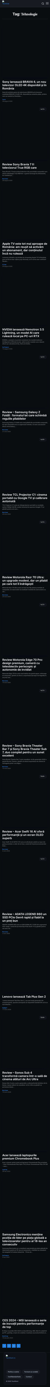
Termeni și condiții (31, 1372)
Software (5, 347)
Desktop (5, 1336)
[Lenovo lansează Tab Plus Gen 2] (25, 965)
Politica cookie (13, 1372)
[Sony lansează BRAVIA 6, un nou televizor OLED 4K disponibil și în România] (25, 50)
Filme (4, 264)
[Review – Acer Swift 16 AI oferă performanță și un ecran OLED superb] (25, 800)
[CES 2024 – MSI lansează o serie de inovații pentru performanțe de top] (25, 1289)
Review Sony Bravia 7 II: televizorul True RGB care (19, 166)
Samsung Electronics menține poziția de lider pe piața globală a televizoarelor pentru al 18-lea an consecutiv (24, 1239)
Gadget (4, 1008)
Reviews (5, 179)
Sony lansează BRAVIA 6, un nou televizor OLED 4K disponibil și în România (24, 85)
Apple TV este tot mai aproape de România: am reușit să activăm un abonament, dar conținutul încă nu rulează (24, 248)
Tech (4, 99)
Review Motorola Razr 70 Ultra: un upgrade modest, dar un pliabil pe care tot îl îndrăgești (25, 581)
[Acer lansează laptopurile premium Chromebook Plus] (25, 1124)
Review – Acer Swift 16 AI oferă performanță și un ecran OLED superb (23, 835)
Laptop (4, 1169)
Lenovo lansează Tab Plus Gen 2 (24, 996)
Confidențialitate (14, 1377)
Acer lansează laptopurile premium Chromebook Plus (20, 1157)
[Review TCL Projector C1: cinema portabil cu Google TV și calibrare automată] (25, 463)
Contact (29, 1377)
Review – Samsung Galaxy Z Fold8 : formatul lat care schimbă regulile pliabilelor (24, 415)
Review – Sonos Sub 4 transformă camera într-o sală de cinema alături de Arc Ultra (24, 1076)
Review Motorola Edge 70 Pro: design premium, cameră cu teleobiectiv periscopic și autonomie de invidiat (22, 664)
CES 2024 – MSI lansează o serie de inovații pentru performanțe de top (24, 1324)
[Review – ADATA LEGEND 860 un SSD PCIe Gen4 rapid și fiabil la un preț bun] (25, 883)
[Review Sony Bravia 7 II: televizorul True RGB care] (25, 133)
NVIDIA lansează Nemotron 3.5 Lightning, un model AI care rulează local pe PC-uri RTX (23, 333)
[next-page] (18, 1346)
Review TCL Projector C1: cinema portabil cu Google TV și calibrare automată (24, 498)
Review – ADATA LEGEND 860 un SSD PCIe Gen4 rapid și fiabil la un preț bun (24, 917)
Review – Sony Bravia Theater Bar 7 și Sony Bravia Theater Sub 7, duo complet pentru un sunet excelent (24, 750)
